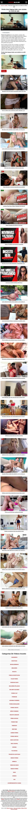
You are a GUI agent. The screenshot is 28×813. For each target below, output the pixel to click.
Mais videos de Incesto (14, 649)
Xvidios (6, 5)
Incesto (2, 5)
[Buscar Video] (26, 2)
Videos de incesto (11, 791)
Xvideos (18, 799)
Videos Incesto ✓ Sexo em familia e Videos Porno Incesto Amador (17, 809)
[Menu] (2, 2)
